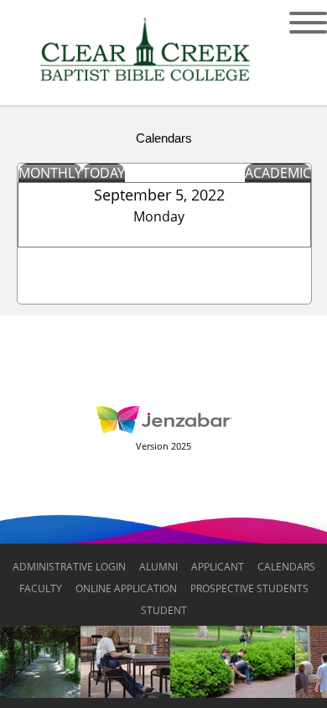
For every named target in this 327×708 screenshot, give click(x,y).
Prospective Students (249, 589)
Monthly (50, 173)
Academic (278, 173)
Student (164, 610)
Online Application (126, 589)
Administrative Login (69, 567)
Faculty (40, 589)
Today (103, 173)
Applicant (217, 567)
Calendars (286, 567)
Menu (295, 22)
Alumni (158, 567)
